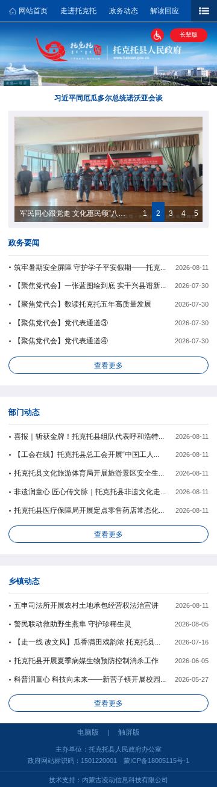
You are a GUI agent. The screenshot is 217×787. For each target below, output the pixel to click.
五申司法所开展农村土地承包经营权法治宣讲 (86, 605)
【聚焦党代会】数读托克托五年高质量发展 (82, 304)
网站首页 (33, 11)
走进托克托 (78, 11)
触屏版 (129, 732)
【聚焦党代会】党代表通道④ (61, 341)
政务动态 (123, 11)
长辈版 (189, 34)
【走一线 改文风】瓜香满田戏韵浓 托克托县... (87, 642)
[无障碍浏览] (158, 35)
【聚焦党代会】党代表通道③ (61, 322)
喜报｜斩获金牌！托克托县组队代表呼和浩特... (89, 436)
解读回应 (164, 11)
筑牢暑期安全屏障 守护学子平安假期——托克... (90, 267)
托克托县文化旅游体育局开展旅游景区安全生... (89, 473)
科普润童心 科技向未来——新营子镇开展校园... (90, 679)
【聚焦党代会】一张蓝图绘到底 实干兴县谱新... (90, 285)
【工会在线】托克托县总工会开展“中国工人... (86, 454)
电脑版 (88, 732)
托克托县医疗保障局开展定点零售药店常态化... (89, 510)
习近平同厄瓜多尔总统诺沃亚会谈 (108, 98)
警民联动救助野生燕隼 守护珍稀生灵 (72, 624)
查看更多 (108, 365)
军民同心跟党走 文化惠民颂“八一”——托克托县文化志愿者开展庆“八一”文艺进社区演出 (75, 213)
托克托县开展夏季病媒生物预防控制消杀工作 (86, 660)
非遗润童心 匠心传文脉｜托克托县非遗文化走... (90, 491)
